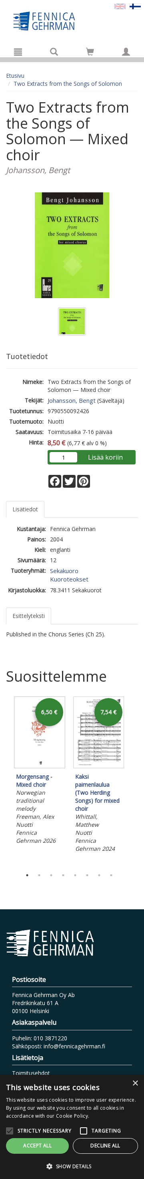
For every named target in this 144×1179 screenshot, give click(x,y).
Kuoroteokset (69, 579)
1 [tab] (27, 875)
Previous (4, 781)
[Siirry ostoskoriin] (90, 51)
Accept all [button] (37, 1145)
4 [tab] (63, 875)
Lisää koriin (105, 457)
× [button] (135, 1083)
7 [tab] (99, 875)
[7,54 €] (98, 766)
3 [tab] (51, 875)
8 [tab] (111, 875)
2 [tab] (39, 875)
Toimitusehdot (31, 1073)
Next (134, 781)
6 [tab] (87, 875)
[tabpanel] (39, 771)
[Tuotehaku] (54, 51)
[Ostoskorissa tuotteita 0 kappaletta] (90, 53)
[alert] (72, 1127)
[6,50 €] (39, 766)
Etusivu (15, 75)
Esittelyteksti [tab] (28, 616)
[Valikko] (18, 51)
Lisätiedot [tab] (25, 509)
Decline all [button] (105, 1145)
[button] (72, 1166)
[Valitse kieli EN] (120, 6)
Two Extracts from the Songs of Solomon (68, 83)
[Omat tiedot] (126, 51)
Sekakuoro (64, 571)
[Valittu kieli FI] (135, 6)
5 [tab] (75, 875)
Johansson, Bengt (72, 400)
